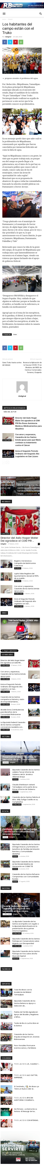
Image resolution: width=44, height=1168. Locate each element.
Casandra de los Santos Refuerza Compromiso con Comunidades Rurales (25, 876)
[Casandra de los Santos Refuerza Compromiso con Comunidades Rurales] (5, 876)
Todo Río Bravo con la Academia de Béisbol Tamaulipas (23, 992)
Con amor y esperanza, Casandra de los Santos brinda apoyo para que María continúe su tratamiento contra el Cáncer (28, 439)
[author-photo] (22, 392)
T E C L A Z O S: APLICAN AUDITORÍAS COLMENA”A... (24, 1099)
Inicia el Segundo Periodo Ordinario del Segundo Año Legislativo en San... (25, 601)
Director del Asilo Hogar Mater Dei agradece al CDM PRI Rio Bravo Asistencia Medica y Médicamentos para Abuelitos (28, 423)
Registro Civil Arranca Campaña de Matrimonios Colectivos (25, 563)
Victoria (5, 762)
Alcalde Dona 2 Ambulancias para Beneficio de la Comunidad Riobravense (12, 712)
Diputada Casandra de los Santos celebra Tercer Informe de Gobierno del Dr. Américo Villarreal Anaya (26, 773)
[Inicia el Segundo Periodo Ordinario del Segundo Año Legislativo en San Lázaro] (8, 454)
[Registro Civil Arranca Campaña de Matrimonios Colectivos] (6, 564)
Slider (15, 334)
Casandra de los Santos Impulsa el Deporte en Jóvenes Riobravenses (26, 1036)
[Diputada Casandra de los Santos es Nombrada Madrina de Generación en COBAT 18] (5, 864)
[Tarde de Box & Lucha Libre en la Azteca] (6, 1026)
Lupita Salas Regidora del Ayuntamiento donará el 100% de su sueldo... (26, 575)
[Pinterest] (15, 42)
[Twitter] (10, 42)
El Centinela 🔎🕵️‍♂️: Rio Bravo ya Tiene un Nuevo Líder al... (26, 1087)
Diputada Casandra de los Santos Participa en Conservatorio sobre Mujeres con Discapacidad (26, 941)
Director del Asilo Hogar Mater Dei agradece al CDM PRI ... (19, 539)
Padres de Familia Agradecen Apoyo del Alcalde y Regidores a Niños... (26, 1014)
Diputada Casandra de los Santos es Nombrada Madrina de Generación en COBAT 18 (26, 864)
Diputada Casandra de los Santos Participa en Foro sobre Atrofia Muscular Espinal (26, 953)
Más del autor (10, 412)
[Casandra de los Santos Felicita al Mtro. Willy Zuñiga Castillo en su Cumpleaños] (5, 799)
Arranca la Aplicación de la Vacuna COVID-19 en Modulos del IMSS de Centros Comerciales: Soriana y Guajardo (32, 367)
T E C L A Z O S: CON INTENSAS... (26, 1120)
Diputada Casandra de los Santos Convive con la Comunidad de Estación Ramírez (20, 832)
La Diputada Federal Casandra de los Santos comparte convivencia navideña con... (13, 724)
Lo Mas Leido (7, 423)
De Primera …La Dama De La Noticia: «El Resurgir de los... (25, 1110)
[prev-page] (3, 462)
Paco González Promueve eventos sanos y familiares (25, 1046)
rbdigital (8, 37)
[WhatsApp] (21, 42)
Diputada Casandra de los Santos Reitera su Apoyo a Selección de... (24, 1003)
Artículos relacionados (14, 408)
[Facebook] (4, 42)
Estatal (10, 19)
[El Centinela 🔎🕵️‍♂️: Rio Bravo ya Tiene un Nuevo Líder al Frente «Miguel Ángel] (6, 1089)
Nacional (16, 958)
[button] (4, 14)
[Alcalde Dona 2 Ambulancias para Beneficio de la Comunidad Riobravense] (34, 713)
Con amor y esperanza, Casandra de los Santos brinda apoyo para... (26, 588)
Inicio (4, 19)
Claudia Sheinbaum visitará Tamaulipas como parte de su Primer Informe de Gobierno (24, 787)
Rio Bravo (18, 568)
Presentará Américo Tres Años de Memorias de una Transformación (20, 758)
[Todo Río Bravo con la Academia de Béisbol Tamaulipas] (6, 993)
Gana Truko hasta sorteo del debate (12, 363)
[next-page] (7, 462)
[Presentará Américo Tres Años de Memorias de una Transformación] (20, 753)
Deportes (4, 995)
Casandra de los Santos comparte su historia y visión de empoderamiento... (12, 699)
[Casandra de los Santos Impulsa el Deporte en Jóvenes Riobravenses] (6, 1037)
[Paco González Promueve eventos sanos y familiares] (6, 1048)
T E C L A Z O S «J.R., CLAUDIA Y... (26, 1064)
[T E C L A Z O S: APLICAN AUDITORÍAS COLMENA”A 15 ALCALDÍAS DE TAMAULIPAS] (6, 1101)
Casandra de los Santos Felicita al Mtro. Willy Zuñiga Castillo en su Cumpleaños (26, 799)
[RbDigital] (22, 5)
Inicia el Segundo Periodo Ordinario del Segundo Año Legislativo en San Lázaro (27, 454)
